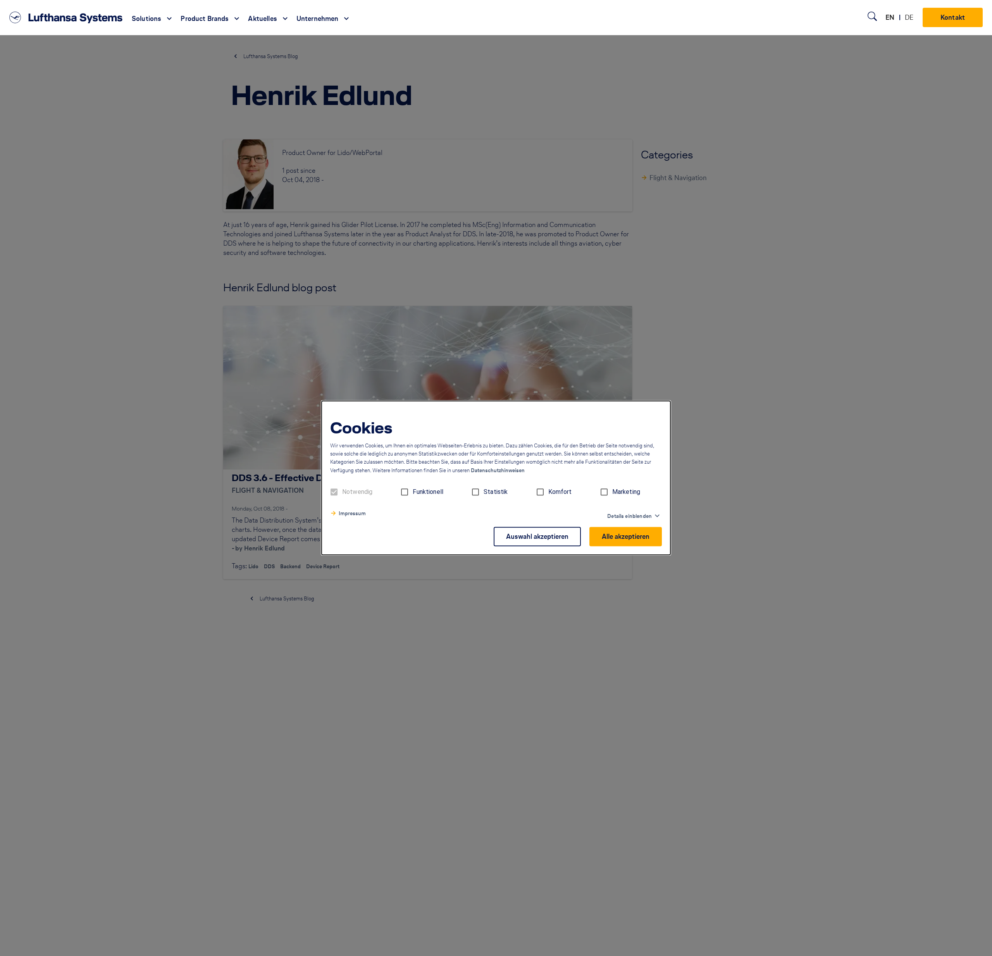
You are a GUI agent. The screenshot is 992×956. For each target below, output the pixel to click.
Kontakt (952, 17)
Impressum (352, 514)
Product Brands (205, 18)
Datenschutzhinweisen (498, 471)
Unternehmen (317, 18)
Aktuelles (262, 18)
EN (889, 17)
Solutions (146, 18)
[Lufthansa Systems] (65, 17)
